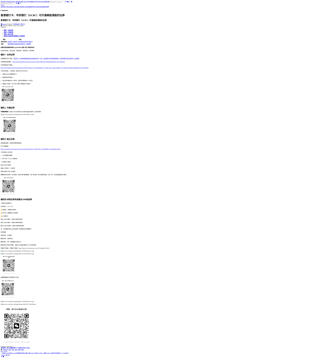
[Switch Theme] (72, 1)
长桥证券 (5, 349)
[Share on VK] (14, 348)
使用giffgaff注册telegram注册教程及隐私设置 (14, 353)
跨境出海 (16, 24)
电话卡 (14, 1)
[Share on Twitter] (1, 348)
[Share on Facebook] (3, 348)
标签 (41, 1)
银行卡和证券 (8, 1)
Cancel (2, 5)
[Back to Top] (2, 356)
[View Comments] (3, 356)
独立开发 (26, 1)
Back (2, 351)
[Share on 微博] (22, 348)
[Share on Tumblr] (9, 348)
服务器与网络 (20, 1)
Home (5, 351)
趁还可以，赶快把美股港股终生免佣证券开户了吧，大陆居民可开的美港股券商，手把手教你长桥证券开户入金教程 (46, 58)
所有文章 (37, 1)
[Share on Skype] (27, 348)
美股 (19, 349)
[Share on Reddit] (13, 348)
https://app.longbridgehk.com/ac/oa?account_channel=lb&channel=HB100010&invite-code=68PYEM (39, 61)
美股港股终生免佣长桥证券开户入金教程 (19, 44)
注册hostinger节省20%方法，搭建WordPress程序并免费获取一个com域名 (47, 353)
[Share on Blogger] (24, 348)
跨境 (16, 349)
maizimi (4, 24)
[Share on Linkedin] (4, 348)
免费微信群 (46, 1)
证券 (13, 349)
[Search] (66, 1)
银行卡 (23, 24)
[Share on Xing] (17, 348)
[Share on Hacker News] (11, 348)
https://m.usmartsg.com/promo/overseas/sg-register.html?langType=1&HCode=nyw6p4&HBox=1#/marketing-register (31, 149)
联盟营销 (32, 1)
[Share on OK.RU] (25, 348)
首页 (2, 1)
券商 (9, 349)
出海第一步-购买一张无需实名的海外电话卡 (20, 41)
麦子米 (8, 355)
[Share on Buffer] (16, 348)
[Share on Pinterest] (8, 348)
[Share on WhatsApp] (6, 348)
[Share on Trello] (29, 348)
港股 (22, 349)
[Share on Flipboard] (21, 348)
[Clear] (68, 1)
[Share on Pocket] (19, 348)
